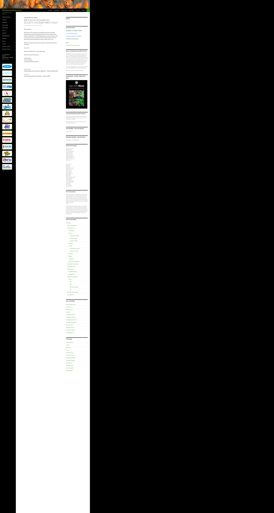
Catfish (70, 233)
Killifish (70, 256)
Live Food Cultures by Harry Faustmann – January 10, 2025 (37, 75)
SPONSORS (83, 10)
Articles (67, 307)
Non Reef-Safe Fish (72, 271)
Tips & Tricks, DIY (70, 330)
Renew (7, 57)
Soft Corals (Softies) (74, 287)
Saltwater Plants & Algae (72, 292)
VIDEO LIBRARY (71, 10)
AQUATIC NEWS (64, 10)
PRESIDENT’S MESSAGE (6, 17)
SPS (70, 289)
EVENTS (72, 67)
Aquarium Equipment (72, 225)
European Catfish (73, 240)
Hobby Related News (70, 319)
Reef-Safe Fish (71, 274)
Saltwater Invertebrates (72, 276)
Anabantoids (71, 230)
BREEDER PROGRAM (6, 35)
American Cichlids (74, 251)
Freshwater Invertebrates (72, 264)
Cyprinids (70, 253)
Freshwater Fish (70, 228)
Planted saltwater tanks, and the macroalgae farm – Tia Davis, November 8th (41, 70)
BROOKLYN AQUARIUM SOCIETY (12, 10)
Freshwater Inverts (70, 317)
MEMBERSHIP (56, 10)
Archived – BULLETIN (6, 49)
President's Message (70, 322)
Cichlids (70, 246)
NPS (71, 284)
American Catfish (73, 238)
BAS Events (34, 17)
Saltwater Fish (70, 269)
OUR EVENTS (50, 10)
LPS (70, 281)
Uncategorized (70, 294)
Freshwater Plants (71, 266)
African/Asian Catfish (74, 235)
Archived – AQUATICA (6, 46)
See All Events (77, 45)
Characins (70, 243)
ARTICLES (78, 10)
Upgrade (11, 57)
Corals (69, 279)
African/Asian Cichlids (75, 248)
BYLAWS (3, 41)
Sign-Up (3, 57)
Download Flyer (69, 45)
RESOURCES (4, 38)
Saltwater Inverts (69, 327)
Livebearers (71, 258)
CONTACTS (4, 43)
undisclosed (38, 25)
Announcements (28, 17)
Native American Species (73, 261)
